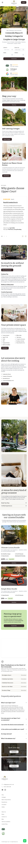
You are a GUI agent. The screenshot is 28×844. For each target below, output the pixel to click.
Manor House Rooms (6, 799)
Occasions (4, 804)
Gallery (3, 807)
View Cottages (7, 139)
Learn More (14, 766)
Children (16, 52)
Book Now (5, 348)
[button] (14, 214)
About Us (4, 811)
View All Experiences (7, 269)
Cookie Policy (5, 824)
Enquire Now (14, 625)
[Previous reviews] (22, 236)
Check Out (16, 47)
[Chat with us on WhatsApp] (24, 840)
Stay (3, 794)
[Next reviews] (25, 236)
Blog (3, 819)
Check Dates (14, 58)
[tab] (2, 236)
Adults (4, 52)
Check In (5, 47)
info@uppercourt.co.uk (9, 784)
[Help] (12, 55)
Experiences (4, 802)
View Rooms (6, 175)
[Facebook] (2, 790)
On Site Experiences (6, 505)
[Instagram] (5, 790)
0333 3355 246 (7, 786)
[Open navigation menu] (2, 2)
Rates (3, 814)
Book (24, 2)
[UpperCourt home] (14, 2)
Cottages (4, 797)
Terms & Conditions (6, 821)
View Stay (14, 104)
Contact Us (4, 816)
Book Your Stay (5, 503)
